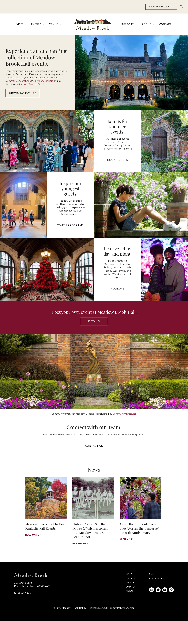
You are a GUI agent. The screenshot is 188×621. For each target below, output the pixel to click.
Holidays (117, 288)
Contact (165, 24)
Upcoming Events (22, 93)
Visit (20, 24)
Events (36, 24)
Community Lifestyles (124, 414)
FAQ (151, 574)
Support (127, 24)
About (146, 24)
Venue (53, 24)
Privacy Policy (116, 608)
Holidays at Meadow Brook (30, 84)
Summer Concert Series (19, 81)
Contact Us (94, 445)
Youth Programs (70, 225)
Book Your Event (159, 6)
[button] (181, 7)
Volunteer (156, 578)
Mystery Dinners (44, 81)
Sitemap (130, 608)
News (94, 469)
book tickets (117, 159)
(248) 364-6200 (22, 593)
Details (94, 321)
